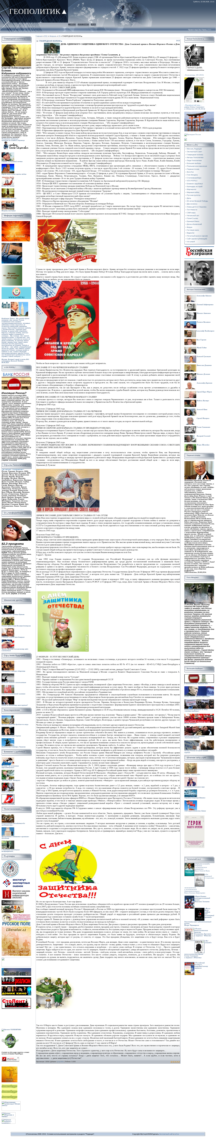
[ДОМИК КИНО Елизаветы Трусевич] (16, 987)
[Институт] (17, 878)
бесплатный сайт (166, 1134)
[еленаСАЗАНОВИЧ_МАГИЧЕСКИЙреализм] (16, 978)
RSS (209, 30)
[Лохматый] (10, 1084)
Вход (93, 24)
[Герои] (194, 816)
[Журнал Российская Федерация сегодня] (199, 247)
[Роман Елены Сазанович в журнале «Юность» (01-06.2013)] (194, 78)
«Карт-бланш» (200, 896)
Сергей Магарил (202, 418)
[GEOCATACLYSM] (10, 1034)
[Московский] (12, 244)
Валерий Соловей (203, 436)
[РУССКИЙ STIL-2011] (16, 969)
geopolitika (60, 1061)
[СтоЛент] (16, 998)
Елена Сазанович (203, 427)
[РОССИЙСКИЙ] (12, 266)
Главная (72, 24)
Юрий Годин (201, 348)
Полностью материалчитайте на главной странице (13, 139)
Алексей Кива (201, 409)
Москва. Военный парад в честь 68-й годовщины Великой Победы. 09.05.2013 (15, 363)
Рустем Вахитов (203, 322)
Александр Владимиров (205, 331)
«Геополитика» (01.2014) (194, 75)
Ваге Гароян (201, 340)
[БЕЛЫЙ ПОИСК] (13, 901)
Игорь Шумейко (203, 445)
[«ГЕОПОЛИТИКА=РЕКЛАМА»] (199, 113)
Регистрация (83, 24)
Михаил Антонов (203, 313)
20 (59, 36)
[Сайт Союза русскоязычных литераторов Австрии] (16, 958)
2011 (46, 36)
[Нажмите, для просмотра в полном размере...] (67, 219)
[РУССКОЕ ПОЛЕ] (16, 913)
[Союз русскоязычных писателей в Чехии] (16, 927)
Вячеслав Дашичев (204, 365)
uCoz (177, 1134)
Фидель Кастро (202, 401)
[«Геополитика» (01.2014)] (194, 45)
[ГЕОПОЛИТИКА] (16, 45)
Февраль (52, 36)
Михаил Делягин (203, 374)
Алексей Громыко (203, 356)
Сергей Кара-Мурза (204, 392)
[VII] (16, 222)
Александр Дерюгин (204, 383)
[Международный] (10, 861)
